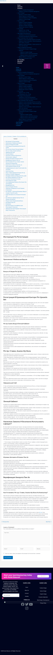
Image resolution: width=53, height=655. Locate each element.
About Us (19, 6)
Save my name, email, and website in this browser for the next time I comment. (23, 553)
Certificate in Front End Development (27, 34)
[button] (28, 66)
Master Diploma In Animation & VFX (27, 56)
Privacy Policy (43, 603)
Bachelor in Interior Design (25, 14)
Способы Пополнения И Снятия (13, 179)
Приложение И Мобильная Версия (14, 143)
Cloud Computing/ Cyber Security (25, 38)
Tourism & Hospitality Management (25, 9)
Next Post (48, 521)
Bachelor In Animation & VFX (25, 58)
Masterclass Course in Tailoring (26, 27)
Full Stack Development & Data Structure (28, 36)
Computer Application (43, 597)
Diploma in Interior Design (24, 19)
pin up (40, 512)
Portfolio (27, 596)
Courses (19, 8)
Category (14, 136)
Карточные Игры (9, 171)
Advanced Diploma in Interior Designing (27, 17)
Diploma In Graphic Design (26, 52)
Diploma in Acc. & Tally (24, 30)
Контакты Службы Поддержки (13, 174)
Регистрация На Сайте (11, 180)
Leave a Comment (7, 136)
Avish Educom (3, 0)
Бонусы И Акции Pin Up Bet (12, 144)
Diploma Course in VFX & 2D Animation (29, 53)
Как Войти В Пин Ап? (10, 202)
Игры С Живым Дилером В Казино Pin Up (15, 172)
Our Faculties (20, 59)
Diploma (21, 50)
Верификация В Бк (10, 185)
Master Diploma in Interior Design (26, 16)
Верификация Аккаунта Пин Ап (13, 160)
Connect (19, 63)
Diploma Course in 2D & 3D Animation (28, 55)
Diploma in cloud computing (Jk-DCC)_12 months (30, 39)
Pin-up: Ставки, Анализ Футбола (13, 150)
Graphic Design (43, 594)
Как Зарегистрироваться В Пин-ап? (14, 177)
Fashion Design (21, 20)
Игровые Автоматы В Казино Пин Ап (14, 158)
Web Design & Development (24, 33)
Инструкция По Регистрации (12, 141)
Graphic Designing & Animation (24, 47)
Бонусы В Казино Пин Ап (11, 186)
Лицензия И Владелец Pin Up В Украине (15, 188)
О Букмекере (9, 189)
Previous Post (5, 521)
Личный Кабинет (10, 154)
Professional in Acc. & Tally (25, 31)
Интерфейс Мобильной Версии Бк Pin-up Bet (16, 175)
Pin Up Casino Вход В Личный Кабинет (14, 149)
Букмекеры (8, 204)
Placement (20, 61)
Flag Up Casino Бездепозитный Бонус (14, 200)
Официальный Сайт (10, 152)
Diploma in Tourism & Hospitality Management (29, 11)
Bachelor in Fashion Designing (25, 25)
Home (18, 5)
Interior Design (21, 13)
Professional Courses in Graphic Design (27, 49)
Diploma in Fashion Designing (25, 22)
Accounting (20, 28)
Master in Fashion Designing (25, 24)
